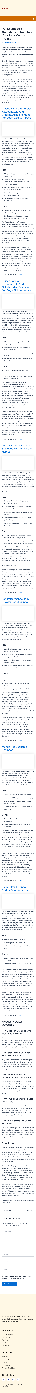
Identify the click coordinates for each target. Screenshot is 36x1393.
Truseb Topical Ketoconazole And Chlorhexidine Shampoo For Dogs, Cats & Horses (16, 286)
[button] (33, 18)
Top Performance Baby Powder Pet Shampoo (15, 600)
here (20, 274)
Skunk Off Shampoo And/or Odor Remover (15, 889)
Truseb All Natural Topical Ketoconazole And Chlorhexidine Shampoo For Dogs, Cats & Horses (17, 113)
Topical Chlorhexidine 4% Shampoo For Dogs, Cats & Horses (18, 448)
